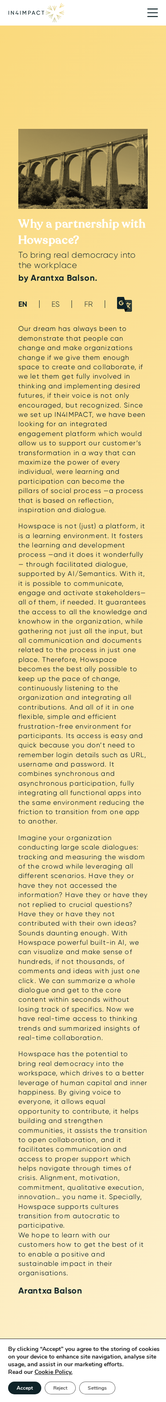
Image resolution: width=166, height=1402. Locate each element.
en (22, 304)
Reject (60, 1388)
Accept (25, 1388)
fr (88, 303)
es (56, 303)
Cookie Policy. (53, 1372)
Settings (97, 1388)
